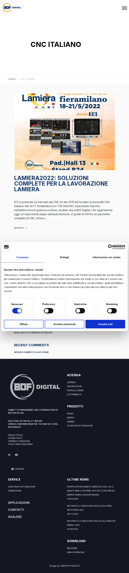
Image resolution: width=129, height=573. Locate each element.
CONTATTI (16, 510)
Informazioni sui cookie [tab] (106, 257)
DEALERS (15, 517)
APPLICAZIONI (19, 503)
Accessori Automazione (80, 425)
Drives (70, 413)
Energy (70, 417)
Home (11, 79)
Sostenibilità (74, 394)
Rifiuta (24, 324)
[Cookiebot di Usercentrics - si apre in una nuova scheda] (110, 246)
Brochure (72, 548)
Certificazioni (74, 386)
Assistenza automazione (21, 486)
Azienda (71, 382)
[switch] (48, 310)
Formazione (14, 490)
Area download (75, 552)
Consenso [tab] (22, 257)
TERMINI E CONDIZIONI (19, 441)
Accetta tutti (105, 324)
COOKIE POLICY (15, 438)
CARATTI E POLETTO (70, 565)
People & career (75, 390)
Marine (70, 421)
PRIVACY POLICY (15, 435)
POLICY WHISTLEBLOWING (20, 444)
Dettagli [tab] (64, 257)
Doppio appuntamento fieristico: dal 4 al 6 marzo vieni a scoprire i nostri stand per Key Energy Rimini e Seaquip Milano (91, 490)
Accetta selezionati (64, 324)
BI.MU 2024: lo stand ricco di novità (33, 332)
